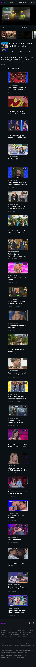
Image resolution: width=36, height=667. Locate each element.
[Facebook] (25, 623)
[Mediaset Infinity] (3, 2)
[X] (34, 623)
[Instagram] (29, 623)
